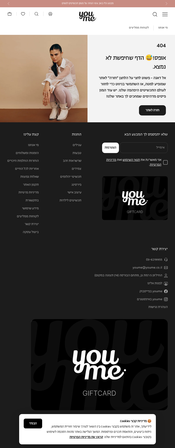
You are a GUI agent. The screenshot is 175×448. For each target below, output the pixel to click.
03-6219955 (154, 260)
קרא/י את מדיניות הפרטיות (86, 437)
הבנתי (33, 423)
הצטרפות (110, 148)
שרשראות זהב (72, 161)
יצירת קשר (32, 224)
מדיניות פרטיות (28, 192)
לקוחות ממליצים (139, 28)
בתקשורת (32, 200)
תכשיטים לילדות (70, 200)
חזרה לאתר (152, 110)
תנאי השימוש (131, 160)
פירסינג (76, 185)
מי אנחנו (163, 28)
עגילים (77, 145)
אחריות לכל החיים (27, 169)
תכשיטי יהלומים (70, 177)
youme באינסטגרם (149, 299)
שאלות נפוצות (29, 177)
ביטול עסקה (31, 232)
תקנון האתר (31, 185)
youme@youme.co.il (147, 268)
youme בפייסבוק (150, 291)
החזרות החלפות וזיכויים (23, 161)
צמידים (76, 169)
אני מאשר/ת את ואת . (133, 162)
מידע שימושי (30, 208)
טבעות (76, 153)
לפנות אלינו (154, 283)
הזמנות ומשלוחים (27, 153)
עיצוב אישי (74, 192)
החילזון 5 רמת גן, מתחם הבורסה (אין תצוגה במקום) (128, 275)
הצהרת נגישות (158, 307)
